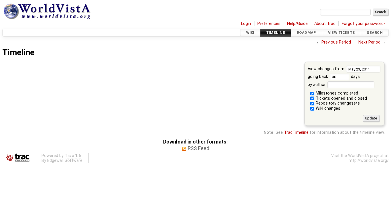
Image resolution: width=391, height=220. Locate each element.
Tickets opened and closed (341, 98)
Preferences (269, 23)
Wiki (250, 32)
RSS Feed (198, 148)
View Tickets (341, 32)
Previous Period (336, 42)
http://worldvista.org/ (369, 160)
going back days (334, 76)
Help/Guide (297, 23)
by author (317, 84)
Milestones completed (336, 93)
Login (246, 23)
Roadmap (306, 32)
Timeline (275, 32)
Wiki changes (327, 108)
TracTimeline (296, 132)
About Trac (324, 23)
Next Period (369, 42)
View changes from (326, 68)
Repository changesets (337, 103)
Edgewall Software (64, 160)
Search (375, 32)
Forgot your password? (364, 23)
